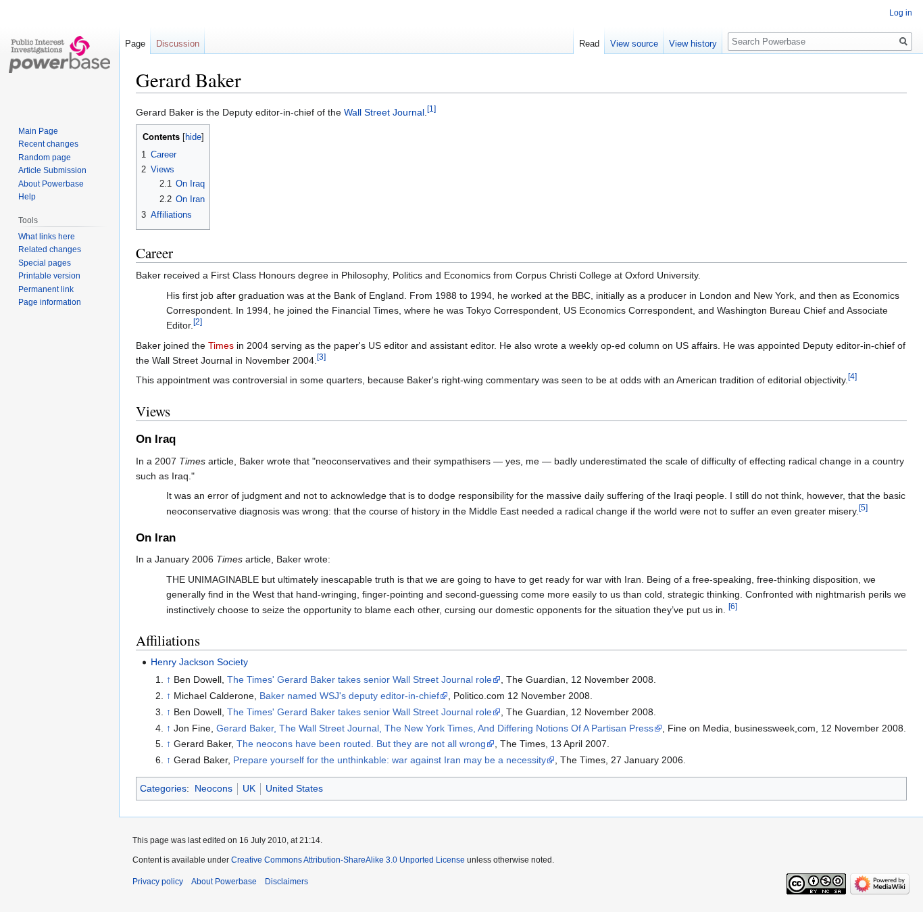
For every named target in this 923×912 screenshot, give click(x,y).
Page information (49, 302)
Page (135, 44)
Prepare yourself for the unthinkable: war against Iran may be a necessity (389, 759)
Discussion (177, 44)
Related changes (49, 249)
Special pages (44, 263)
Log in (900, 13)
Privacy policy (157, 881)
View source (634, 44)
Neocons (213, 788)
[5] (863, 507)
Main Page (38, 131)
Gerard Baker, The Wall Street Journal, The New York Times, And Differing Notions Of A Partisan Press (434, 728)
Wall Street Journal (384, 112)
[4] (852, 377)
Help (27, 196)
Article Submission (52, 170)
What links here (46, 236)
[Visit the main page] (59, 54)
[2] (197, 322)
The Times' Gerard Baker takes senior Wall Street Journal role (359, 679)
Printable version (49, 276)
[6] (732, 606)
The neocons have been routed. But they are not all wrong (361, 743)
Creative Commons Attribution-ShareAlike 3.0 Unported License (348, 860)
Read (589, 44)
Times (221, 345)
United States (294, 788)
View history (693, 44)
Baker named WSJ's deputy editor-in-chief (349, 695)
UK (249, 788)
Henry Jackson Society (199, 661)
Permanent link (46, 289)
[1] (431, 108)
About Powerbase (51, 184)
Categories (163, 788)
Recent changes (48, 144)
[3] (321, 356)
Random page (44, 157)
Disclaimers (286, 881)
